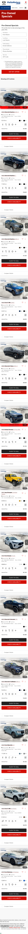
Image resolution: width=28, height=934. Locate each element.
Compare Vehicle (8, 146)
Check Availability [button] (14, 138)
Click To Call (14, 134)
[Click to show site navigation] (25, 8)
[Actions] (25, 112)
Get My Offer (14, 72)
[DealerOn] (5, 925)
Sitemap (15, 927)
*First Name (5, 32)
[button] (5, 8)
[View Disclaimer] (15, 124)
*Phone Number (6, 49)
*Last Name (5, 38)
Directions (14, 7)
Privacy (18, 927)
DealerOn (11, 927)
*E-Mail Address (6, 43)
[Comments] (25, 124)
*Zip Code (5, 54)
